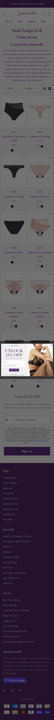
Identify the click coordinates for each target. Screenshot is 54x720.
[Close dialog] (51, 345)
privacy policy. (21, 375)
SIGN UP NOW (14, 370)
